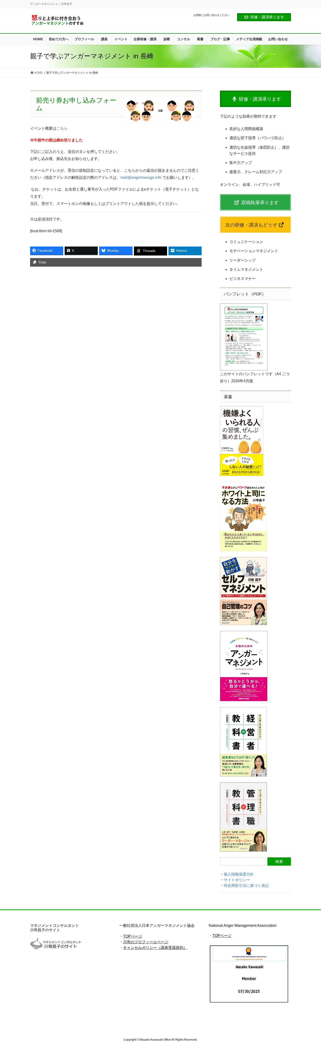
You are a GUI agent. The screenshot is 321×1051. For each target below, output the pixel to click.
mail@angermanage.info (140, 177)
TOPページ (132, 936)
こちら (62, 128)
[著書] (241, 441)
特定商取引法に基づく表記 (246, 886)
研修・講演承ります (267, 17)
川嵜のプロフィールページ (145, 942)
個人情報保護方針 (239, 874)
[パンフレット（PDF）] (243, 337)
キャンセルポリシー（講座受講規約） (155, 948)
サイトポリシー (237, 880)
